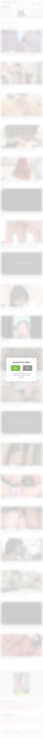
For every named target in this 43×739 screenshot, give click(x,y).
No (27, 368)
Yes (15, 368)
